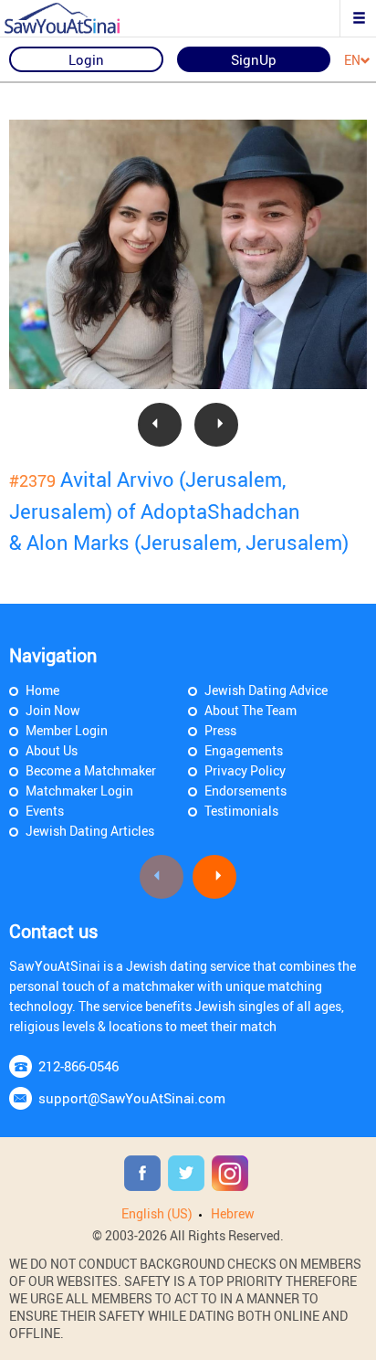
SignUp (254, 59)
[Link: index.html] (78, 18)
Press (220, 730)
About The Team (250, 710)
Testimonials (241, 810)
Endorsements (245, 790)
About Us (52, 750)
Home (42, 690)
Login (86, 59)
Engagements (243, 750)
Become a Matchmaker (91, 770)
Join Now (53, 710)
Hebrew (233, 1213)
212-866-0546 (78, 1066)
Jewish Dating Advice (266, 690)
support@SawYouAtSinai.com (131, 1098)
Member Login (67, 730)
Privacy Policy (245, 770)
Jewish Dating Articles (90, 830)
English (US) (157, 1213)
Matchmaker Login (79, 790)
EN (352, 61)
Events (45, 810)
